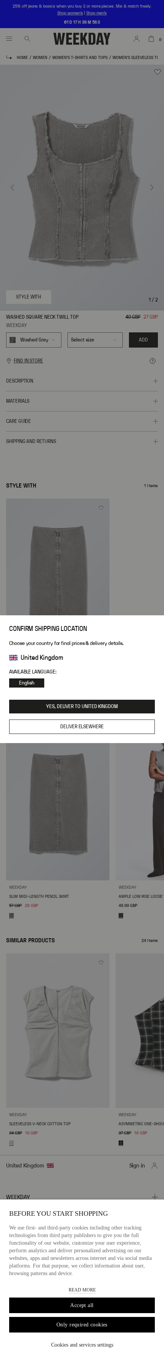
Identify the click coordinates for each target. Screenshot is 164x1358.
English (26, 683)
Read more (82, 1290)
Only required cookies (82, 1325)
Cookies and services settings (82, 1345)
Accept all (81, 1305)
